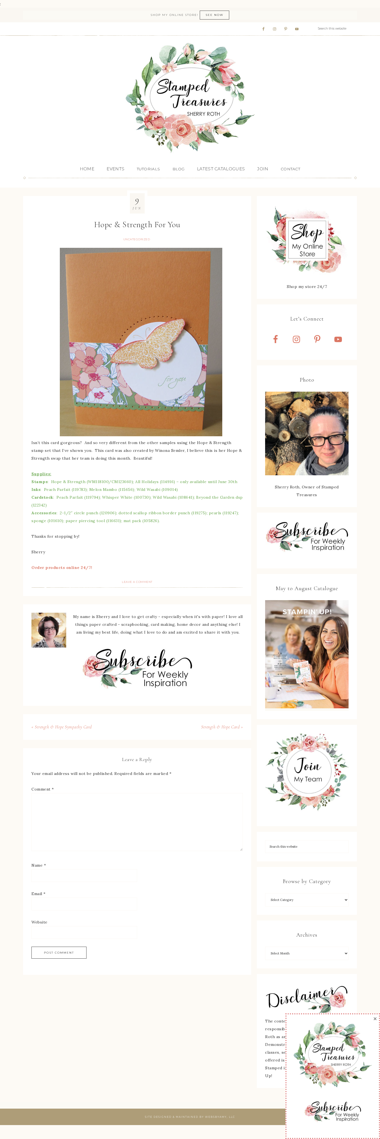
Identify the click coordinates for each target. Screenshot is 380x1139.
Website (39, 922)
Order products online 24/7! (61, 567)
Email (38, 893)
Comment (42, 789)
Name (38, 865)
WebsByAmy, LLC (220, 1116)
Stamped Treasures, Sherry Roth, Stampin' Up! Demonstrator (190, 98)
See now (214, 15)
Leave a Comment (137, 582)
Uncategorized (136, 239)
